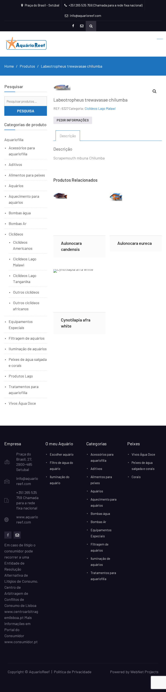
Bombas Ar (18, 223)
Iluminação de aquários (28, 348)
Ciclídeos (16, 234)
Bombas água (20, 212)
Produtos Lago (21, 376)
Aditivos (15, 164)
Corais (136, 477)
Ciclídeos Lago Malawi (100, 108)
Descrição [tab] (68, 135)
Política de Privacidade (72, 671)
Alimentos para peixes (27, 175)
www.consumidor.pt (21, 641)
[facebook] (7, 535)
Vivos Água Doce (22, 403)
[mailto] (17, 535)
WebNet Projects (144, 671)
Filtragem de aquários (27, 338)
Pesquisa (25, 110)
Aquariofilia (13, 139)
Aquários (16, 185)
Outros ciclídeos (26, 292)
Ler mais (79, 214)
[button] (154, 91)
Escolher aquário (61, 454)
